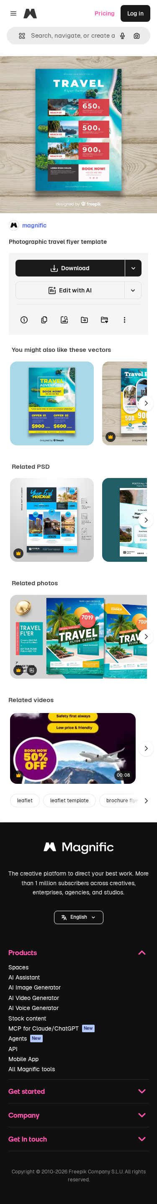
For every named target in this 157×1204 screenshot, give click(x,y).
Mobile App (23, 1059)
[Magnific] (79, 848)
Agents (24, 1038)
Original (53, 72)
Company (23, 1115)
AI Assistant (24, 977)
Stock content (27, 1018)
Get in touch (27, 1138)
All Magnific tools (31, 1069)
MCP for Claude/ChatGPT (50, 1028)
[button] (78, 917)
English (78, 917)
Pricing (105, 13)
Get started (26, 1091)
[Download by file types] (133, 268)
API (13, 1049)
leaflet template (69, 800)
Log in (135, 13)
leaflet (25, 800)
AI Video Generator (33, 998)
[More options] (124, 319)
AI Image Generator (34, 987)
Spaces (18, 967)
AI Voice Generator (33, 1008)
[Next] (146, 403)
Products (22, 952)
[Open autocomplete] (18, 36)
